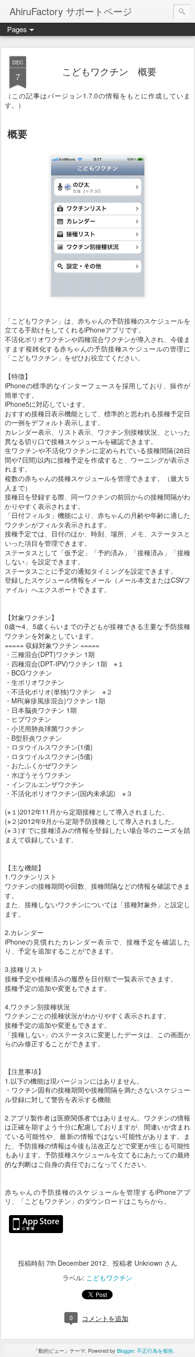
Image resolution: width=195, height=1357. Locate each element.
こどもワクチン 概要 (109, 71)
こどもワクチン (109, 1277)
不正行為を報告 (155, 1350)
